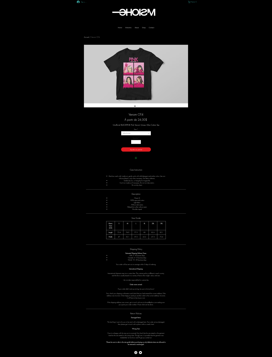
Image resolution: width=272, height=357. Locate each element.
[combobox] (136, 133)
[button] (192, 2)
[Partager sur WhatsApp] (136, 158)
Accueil (86, 37)
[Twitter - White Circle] (140, 352)
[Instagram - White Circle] (135, 352)
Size (136, 129)
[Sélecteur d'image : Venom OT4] (135, 106)
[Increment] (139, 142)
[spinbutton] (136, 142)
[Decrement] (132, 142)
